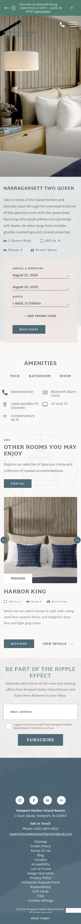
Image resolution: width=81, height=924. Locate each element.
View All (18, 483)
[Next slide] (77, 540)
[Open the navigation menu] (73, 24)
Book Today (40, 918)
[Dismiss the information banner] (72, 8)
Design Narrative (40, 873)
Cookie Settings (40, 900)
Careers (41, 860)
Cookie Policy (40, 846)
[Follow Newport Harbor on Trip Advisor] (61, 800)
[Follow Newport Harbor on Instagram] (20, 800)
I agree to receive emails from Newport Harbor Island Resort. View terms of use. (42, 726)
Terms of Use (40, 851)
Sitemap (40, 842)
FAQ (40, 896)
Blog (40, 855)
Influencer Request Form (40, 882)
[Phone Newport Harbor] (62, 24)
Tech (15, 376)
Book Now (19, 643)
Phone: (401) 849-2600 (40, 828)
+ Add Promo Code (40, 316)
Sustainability (40, 887)
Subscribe (41, 739)
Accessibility (40, 864)
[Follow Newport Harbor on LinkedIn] (47, 800)
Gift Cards (41, 891)
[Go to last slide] (3, 540)
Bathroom (40, 376)
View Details (55, 644)
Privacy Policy (41, 878)
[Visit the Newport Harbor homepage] (21, 27)
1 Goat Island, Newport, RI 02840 (40, 816)
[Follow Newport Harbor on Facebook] (33, 800)
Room (65, 376)
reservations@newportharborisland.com (40, 834)
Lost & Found (40, 869)
